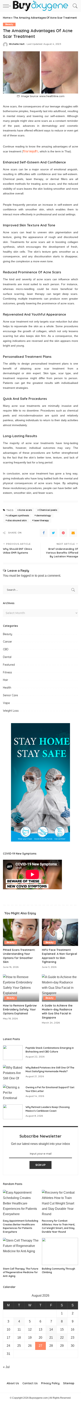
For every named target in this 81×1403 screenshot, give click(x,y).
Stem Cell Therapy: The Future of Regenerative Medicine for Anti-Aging (20, 1272)
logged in (27, 575)
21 (51, 1337)
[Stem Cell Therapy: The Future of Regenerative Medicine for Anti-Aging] (21, 1251)
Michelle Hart (16, 44)
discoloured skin (17, 520)
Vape (6, 703)
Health (7, 687)
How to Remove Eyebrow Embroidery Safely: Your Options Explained (20, 1009)
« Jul (6, 1367)
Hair (5, 680)
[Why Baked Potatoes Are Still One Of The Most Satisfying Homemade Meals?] (13, 1072)
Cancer (7, 641)
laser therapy (41, 520)
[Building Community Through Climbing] (60, 1251)
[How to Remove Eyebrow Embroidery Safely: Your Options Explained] (21, 988)
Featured (9, 664)
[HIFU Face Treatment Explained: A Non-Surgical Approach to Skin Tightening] (60, 932)
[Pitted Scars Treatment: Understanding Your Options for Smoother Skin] (21, 932)
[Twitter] (53, 533)
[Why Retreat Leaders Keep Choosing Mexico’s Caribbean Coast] (13, 1111)
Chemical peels (48, 510)
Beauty (9, 24)
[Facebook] (44, 533)
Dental (7, 657)
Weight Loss (11, 710)
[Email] (73, 533)
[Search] (74, 6)
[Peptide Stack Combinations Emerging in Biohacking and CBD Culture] (13, 1052)
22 (62, 1337)
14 (51, 1329)
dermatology (43, 515)
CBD (5, 649)
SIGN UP (40, 1164)
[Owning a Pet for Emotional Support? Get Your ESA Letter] (13, 1092)
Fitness (7, 672)
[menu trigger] (8, 6)
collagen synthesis (18, 515)
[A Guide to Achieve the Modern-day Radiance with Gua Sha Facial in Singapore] (60, 988)
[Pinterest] (63, 533)
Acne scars (25, 510)
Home (7, 17)
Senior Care (10, 695)
